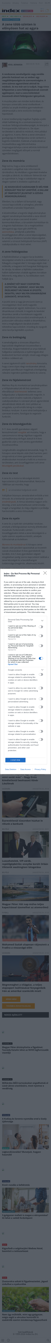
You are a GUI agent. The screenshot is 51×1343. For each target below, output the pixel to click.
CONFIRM (15, 760)
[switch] (41, 626)
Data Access (25, 769)
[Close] (45, 573)
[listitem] (25, 620)
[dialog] (25, 671)
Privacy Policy (40, 769)
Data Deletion (10, 769)
